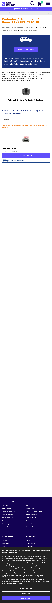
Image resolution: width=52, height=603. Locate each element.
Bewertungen (6, 524)
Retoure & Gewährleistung (34, 512)
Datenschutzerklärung (15, 583)
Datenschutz (6, 543)
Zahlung (28, 505)
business (6, 508)
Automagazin (30, 521)
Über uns (5, 505)
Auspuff (28, 540)
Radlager (7, 119)
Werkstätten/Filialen (8, 518)
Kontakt (4, 540)
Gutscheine (30, 530)
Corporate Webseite (8, 512)
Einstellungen (26, 593)
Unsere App (6, 527)
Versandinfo (30, 508)
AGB (3, 546)
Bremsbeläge (30, 543)
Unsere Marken (31, 524)
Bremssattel (30, 546)
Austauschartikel (31, 515)
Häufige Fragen (31, 518)
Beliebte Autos (31, 527)
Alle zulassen (26, 598)
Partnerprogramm (7, 515)
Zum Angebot (26, 155)
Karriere (4, 521)
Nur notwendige (26, 588)
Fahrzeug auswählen (26, 49)
